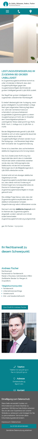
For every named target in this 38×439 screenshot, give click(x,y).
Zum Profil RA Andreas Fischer (14, 307)
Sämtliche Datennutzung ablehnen (19, 430)
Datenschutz (16, 422)
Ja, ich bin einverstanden (19, 426)
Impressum (6, 422)
